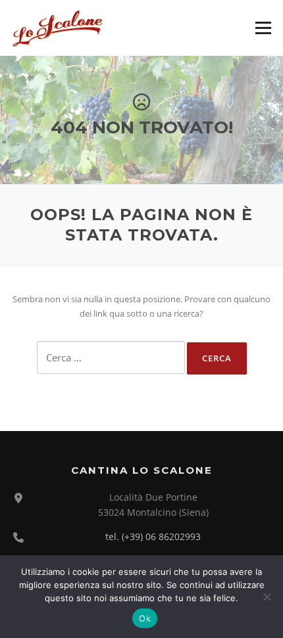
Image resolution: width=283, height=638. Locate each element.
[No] (266, 596)
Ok (145, 618)
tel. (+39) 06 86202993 (153, 536)
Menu (262, 28)
